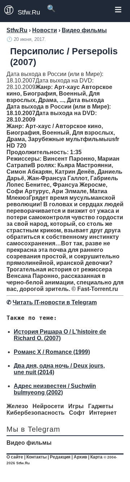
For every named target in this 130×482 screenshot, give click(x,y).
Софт (77, 413)
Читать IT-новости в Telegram (55, 302)
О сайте (14, 457)
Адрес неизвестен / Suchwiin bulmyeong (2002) (55, 389)
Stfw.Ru (29, 12)
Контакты (36, 457)
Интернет (103, 413)
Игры (76, 406)
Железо (17, 406)
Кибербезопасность (35, 413)
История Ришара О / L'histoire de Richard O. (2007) (60, 335)
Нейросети (48, 406)
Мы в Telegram (33, 429)
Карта (96, 457)
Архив (80, 457)
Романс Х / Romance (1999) (52, 352)
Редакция (60, 457)
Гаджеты (100, 406)
